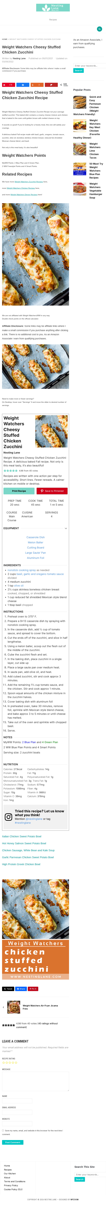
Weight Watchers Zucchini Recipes (29, 182)
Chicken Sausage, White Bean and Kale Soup (28, 850)
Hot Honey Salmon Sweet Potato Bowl (24, 843)
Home (4, 39)
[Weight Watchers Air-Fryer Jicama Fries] (13, 1007)
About (7, 1177)
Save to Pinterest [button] (54, 491)
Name (4, 1096)
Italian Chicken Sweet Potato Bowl (21, 836)
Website (6, 1119)
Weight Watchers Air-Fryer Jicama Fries (40, 1007)
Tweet (9, 989)
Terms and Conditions (14, 1181)
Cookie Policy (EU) (13, 1189)
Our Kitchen (10, 1173)
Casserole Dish (35, 537)
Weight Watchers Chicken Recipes (21, 188)
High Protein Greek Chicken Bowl (21, 864)
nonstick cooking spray (22, 570)
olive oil (19, 585)
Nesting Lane (19, 58)
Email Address (9, 1107)
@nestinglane (34, 818)
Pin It (34, 989)
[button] (4, 471)
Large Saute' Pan (35, 552)
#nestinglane (23, 822)
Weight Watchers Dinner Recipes (23, 195)
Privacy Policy (11, 1185)
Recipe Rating (8, 1058)
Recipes (8, 1169)
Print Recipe (19, 491)
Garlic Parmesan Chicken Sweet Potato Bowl (28, 857)
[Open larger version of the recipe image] (51, 431)
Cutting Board (35, 547)
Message (6, 1069)
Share (22, 989)
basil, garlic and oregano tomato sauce (40, 574)
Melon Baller (35, 542)
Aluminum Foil (35, 557)
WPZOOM (75, 1200)
